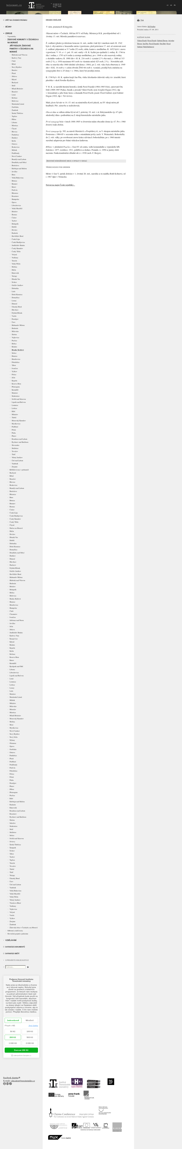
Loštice (14, 408)
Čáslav (14, 217)
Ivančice (15, 368)
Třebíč (14, 417)
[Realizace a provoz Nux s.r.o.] (59, 1139)
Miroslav (13, 709)
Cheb (14, 61)
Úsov (13, 322)
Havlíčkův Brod (17, 236)
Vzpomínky (11, 36)
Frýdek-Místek (17, 313)
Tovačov (15, 451)
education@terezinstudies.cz (23, 1080)
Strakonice (15, 396)
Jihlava (14, 76)
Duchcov (13, 565)
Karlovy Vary (16, 58)
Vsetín (14, 316)
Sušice (14, 353)
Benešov (15, 91)
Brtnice (14, 181)
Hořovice (15, 101)
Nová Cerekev (17, 156)
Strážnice (15, 448)
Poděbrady (15, 153)
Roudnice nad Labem (19, 439)
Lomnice (15, 405)
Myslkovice (16, 423)
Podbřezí (15, 426)
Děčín (14, 270)
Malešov (15, 393)
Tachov (14, 220)
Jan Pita (145, 43)
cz (167, 5)
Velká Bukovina (17, 177)
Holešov (15, 211)
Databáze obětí (12, 953)
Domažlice (15, 297)
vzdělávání (10, 940)
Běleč (14, 64)
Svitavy (12, 841)
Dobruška (15, 288)
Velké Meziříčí (17, 208)
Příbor (14, 119)
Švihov (14, 282)
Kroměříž (15, 390)
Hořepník (15, 224)
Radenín (15, 233)
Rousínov (15, 196)
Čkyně (14, 128)
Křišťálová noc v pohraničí (19, 469)
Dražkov (15, 138)
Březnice (15, 193)
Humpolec (15, 199)
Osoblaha (15, 107)
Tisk (142, 20)
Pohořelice (15, 362)
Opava (14, 202)
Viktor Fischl (142, 40)
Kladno (14, 346)
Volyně (14, 254)
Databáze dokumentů (15, 947)
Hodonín (15, 328)
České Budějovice (18, 242)
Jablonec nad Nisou (17, 620)
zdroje (8, 33)
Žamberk (15, 110)
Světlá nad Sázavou (19, 399)
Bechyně (15, 82)
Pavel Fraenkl (154, 43)
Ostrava (14, 144)
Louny (14, 300)
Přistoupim (16, 387)
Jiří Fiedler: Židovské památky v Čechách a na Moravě (21, 49)
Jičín (13, 377)
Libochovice (16, 205)
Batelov (14, 70)
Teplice (14, 116)
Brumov (15, 184)
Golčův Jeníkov (17, 285)
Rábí (13, 411)
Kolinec (14, 98)
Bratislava (15, 165)
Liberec (14, 122)
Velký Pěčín (16, 264)
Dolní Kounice (17, 294)
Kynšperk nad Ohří (16, 666)
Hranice (14, 356)
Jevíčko (14, 171)
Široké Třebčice (17, 113)
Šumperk (13, 847)
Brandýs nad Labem (19, 159)
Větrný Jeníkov (17, 457)
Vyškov (14, 371)
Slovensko (15, 445)
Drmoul (14, 303)
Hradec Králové (18, 350)
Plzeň (14, 73)
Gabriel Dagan (162, 40)
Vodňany (15, 257)
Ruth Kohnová (148, 46)
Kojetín (14, 380)
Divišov (14, 230)
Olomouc (13, 743)
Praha (14, 433)
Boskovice (15, 147)
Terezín (14, 260)
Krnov (14, 187)
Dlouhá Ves (16, 279)
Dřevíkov (15, 310)
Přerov (14, 436)
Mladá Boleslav (17, 88)
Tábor (14, 365)
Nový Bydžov (17, 67)
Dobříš (14, 227)
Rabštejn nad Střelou (19, 168)
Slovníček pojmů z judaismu (17, 933)
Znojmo (14, 466)
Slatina (14, 334)
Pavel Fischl (151, 40)
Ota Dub (163, 43)
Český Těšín (16, 251)
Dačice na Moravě (16, 528)
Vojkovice (15, 337)
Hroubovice (16, 359)
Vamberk (15, 463)
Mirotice (15, 125)
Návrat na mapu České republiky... (60, 184)
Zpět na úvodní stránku (16, 20)
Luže (13, 291)
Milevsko (15, 331)
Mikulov (15, 414)
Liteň (14, 95)
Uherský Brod (17, 307)
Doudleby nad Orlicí (19, 162)
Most (11, 725)
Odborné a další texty (15, 930)
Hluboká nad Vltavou (19, 55)
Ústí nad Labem (17, 460)
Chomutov (13, 614)
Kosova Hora (16, 383)
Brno (13, 174)
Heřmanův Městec (18, 325)
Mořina (14, 267)
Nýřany (12, 740)
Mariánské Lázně (18, 104)
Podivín (14, 190)
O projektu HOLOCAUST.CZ (17, 960)
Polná (14, 430)
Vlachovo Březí (15, 903)
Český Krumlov (17, 248)
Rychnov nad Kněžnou (20, 442)
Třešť (13, 454)
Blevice (14, 131)
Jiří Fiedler (151, 26)
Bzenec (14, 214)
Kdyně (14, 79)
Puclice (14, 340)
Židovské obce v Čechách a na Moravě (24, 927)
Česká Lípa (16, 239)
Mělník (14, 150)
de (175, 5)
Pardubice (15, 134)
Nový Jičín (13, 737)
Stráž (13, 85)
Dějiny (8, 27)
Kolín (14, 141)
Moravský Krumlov (19, 420)
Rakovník (15, 273)
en (171, 5)
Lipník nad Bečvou (19, 402)
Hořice (14, 343)
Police (14, 374)
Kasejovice (14, 638)
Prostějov (15, 319)
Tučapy (14, 276)
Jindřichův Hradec (18, 245)
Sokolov (13, 823)
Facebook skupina (10, 1077)
